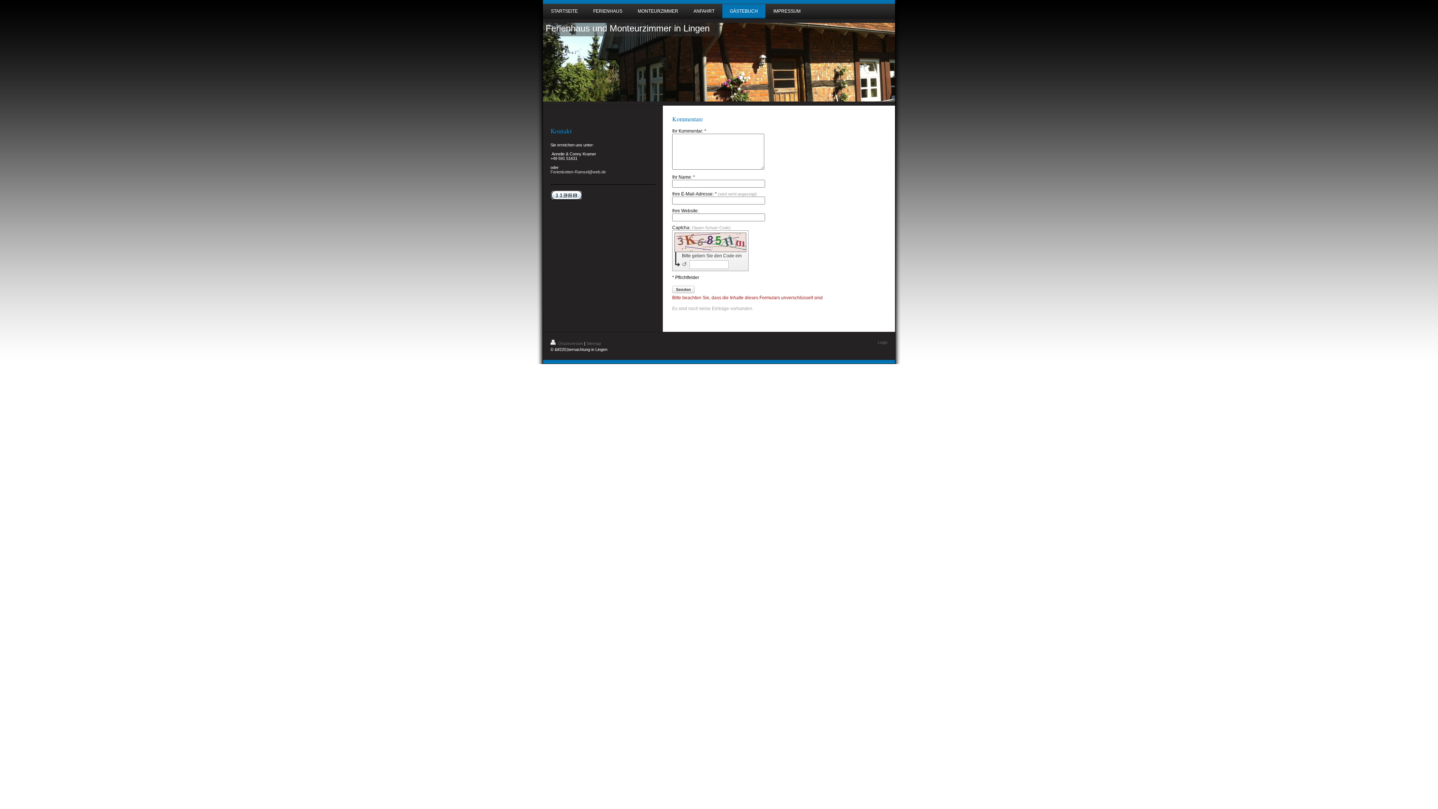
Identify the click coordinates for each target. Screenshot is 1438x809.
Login (883, 342)
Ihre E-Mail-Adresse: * (714, 194)
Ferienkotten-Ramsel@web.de (578, 172)
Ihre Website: (685, 210)
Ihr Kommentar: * (689, 131)
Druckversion (570, 343)
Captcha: (701, 227)
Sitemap (593, 343)
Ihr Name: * (683, 177)
